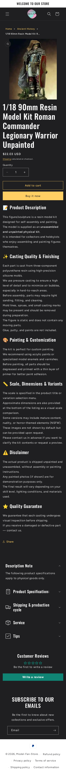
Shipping (7, 159)
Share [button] (10, 541)
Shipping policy (20, 767)
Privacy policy (22, 760)
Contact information (46, 767)
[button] (7, 14)
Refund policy (51, 754)
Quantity (8, 165)
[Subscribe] (54, 730)
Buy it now (33, 196)
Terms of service (45, 760)
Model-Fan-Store (27, 754)
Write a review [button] (33, 677)
